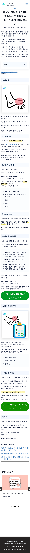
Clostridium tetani (11, 144)
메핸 (9, 27)
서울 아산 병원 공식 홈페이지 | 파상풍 (9, 72)
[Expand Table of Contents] (25, 64)
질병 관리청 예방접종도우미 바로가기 (15, 295)
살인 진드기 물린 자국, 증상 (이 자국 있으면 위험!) (14, 453)
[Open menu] (26, 4)
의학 (15, 8)
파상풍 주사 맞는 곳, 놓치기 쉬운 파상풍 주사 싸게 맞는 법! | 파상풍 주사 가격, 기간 (14, 449)
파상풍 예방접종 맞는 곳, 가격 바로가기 (15, 406)
